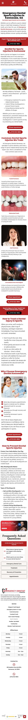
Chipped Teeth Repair (14, 607)
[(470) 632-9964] (14, 674)
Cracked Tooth (14, 614)
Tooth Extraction (14, 612)
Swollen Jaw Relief (14, 621)
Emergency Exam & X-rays (14, 609)
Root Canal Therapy (14, 616)
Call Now (25, 4)
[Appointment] (13, 2)
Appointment (13, 4)
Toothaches (14, 624)
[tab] (14, 543)
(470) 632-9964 (14, 677)
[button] (2, 3)
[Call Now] (25, 2)
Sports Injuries (14, 619)
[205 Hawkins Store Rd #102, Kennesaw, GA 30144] (14, 664)
